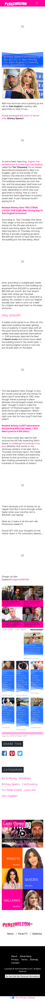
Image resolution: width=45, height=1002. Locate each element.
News (10, 933)
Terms (24, 959)
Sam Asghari (10, 796)
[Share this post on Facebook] (4, 753)
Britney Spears (11, 784)
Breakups (25, 778)
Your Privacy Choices (25, 997)
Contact (15, 963)
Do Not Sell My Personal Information (22, 976)
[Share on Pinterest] (12, 753)
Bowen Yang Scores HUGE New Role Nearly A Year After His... (32, 603)
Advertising (25, 956)
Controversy (30, 784)
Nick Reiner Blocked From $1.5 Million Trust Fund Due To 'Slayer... (11, 603)
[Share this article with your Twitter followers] (20, 753)
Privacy (15, 959)
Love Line (30, 790)
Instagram (15, 579)
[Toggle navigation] (36, 3)
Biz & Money (9, 778)
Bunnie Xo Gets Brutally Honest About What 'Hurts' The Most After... (32, 624)
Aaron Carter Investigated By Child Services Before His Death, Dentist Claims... (12, 624)
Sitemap (34, 959)
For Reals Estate (12, 790)
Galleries (37, 933)
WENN (24, 579)
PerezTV (23, 933)
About (14, 956)
